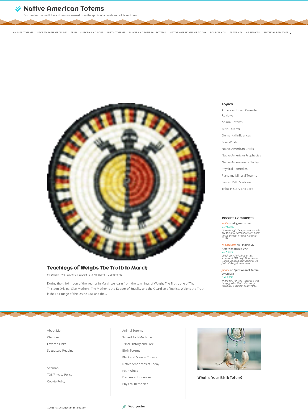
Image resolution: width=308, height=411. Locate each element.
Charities (53, 337)
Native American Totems (64, 9)
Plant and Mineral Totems (147, 32)
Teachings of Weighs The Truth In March (97, 268)
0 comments (115, 274)
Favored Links (56, 344)
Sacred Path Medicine (52, 32)
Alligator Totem (241, 223)
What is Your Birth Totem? (220, 378)
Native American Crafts (238, 149)
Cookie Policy (56, 381)
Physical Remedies (276, 32)
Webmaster (136, 406)
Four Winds (218, 32)
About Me (54, 330)
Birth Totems (116, 32)
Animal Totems (23, 32)
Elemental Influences (245, 32)
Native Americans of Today (188, 32)
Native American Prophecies (241, 155)
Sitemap (52, 368)
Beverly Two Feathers (63, 274)
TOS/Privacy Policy (59, 374)
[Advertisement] (154, 66)
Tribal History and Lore (87, 32)
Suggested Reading (60, 350)
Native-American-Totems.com (70, 407)
